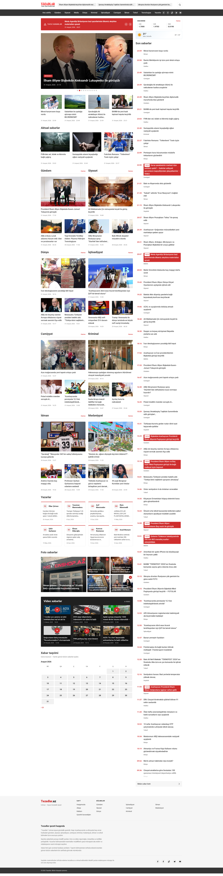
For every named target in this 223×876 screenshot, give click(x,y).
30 (126, 695)
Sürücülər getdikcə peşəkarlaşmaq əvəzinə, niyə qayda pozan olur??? (97, 513)
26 (74, 695)
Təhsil (135, 13)
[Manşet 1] (77, 90)
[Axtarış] (179, 4)
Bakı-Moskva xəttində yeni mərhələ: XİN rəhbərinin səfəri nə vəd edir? (122, 537)
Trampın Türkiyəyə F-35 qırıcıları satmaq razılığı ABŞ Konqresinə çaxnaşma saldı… (75, 513)
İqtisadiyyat (105, 13)
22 (113, 689)
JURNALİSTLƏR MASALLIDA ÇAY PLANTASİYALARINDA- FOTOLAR (122, 513)
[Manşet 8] (92, 90)
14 (100, 683)
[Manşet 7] (90, 90)
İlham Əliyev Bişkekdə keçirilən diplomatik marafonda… (77, 5)
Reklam (79, 811)
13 (87, 683)
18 (61, 689)
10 (48, 683)
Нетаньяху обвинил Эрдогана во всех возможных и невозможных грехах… (98, 537)
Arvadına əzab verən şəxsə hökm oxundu (50, 536)
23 (126, 689)
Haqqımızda (81, 804)
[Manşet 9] (94, 90)
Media (76, 13)
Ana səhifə (47, 13)
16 (126, 683)
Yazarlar (158, 13)
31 (48, 701)
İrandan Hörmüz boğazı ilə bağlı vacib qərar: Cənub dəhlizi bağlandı (50, 513)
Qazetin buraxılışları (84, 815)
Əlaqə (79, 808)
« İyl (42, 707)
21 (100, 689)
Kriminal (94, 13)
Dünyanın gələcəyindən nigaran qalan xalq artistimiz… (75, 537)
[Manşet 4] (83, 90)
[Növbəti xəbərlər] (132, 148)
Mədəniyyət (159, 808)
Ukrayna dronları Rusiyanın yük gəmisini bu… (154, 5)
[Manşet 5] (85, 90)
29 (113, 695)
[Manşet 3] (81, 90)
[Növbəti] (130, 24)
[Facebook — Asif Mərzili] (168, 12)
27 (87, 695)
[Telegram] (176, 12)
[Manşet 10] (96, 90)
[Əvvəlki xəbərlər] (42, 148)
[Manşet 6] (88, 90)
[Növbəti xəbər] (129, 61)
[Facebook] (163, 12)
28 (100, 695)
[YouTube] (180, 12)
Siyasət (67, 13)
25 (61, 695)
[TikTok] (172, 12)
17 (48, 689)
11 (61, 683)
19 (74, 689)
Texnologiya (146, 13)
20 (87, 689)
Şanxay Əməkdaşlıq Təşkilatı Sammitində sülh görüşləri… (117, 5)
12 (74, 683)
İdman (127, 13)
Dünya (84, 13)
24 (48, 695)
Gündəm (57, 13)
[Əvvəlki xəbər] (44, 61)
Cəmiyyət (117, 13)
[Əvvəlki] (126, 24)
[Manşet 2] (79, 90)
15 (113, 683)
